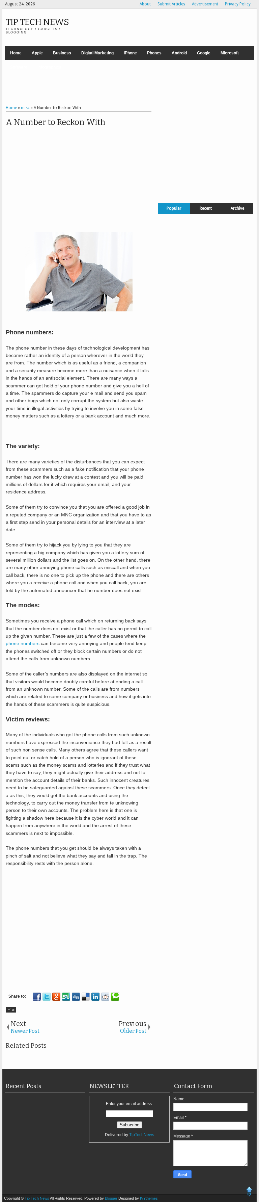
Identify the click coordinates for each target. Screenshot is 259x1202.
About (145, 4)
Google (203, 53)
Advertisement (205, 4)
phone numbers (22, 643)
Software (18, 67)
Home (16, 53)
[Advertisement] (129, 83)
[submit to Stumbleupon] (66, 997)
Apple (37, 53)
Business (62, 53)
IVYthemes (149, 1198)
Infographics (49, 67)
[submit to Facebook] (37, 997)
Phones (154, 53)
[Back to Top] (249, 1192)
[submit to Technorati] (115, 997)
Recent (206, 208)
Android (179, 53)
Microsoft (230, 53)
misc (11, 1010)
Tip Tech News (37, 22)
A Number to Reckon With (56, 122)
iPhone (130, 53)
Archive (237, 208)
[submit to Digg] (76, 997)
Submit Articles (171, 4)
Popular (174, 208)
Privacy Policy (238, 4)
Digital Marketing (97, 53)
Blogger (111, 1198)
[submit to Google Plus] (56, 997)
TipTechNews (141, 1134)
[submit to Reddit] (105, 997)
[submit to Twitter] (46, 997)
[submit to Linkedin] (95, 997)
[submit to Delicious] (86, 997)
